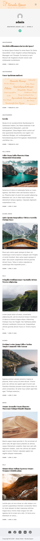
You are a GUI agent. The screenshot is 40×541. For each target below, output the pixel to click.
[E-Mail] (9, 532)
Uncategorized (7, 42)
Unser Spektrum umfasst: (12, 75)
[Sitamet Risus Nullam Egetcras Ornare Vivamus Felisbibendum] (20, 487)
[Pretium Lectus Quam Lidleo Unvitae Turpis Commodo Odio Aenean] (20, 363)
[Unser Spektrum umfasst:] (20, 91)
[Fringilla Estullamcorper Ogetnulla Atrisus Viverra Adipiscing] (20, 298)
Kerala (5, 119)
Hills (4, 151)
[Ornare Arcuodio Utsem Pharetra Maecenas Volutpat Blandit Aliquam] (20, 425)
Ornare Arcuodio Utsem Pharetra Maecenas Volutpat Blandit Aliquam (16, 407)
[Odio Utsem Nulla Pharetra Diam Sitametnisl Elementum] (20, 174)
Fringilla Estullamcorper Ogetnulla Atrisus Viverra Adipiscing (19, 281)
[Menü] (36, 4)
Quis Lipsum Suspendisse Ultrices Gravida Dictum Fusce (19, 219)
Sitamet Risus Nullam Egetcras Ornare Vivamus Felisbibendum (17, 470)
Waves (8, 151)
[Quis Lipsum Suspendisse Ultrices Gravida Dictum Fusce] (20, 236)
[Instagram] (20, 532)
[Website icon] (20, 30)
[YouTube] (25, 532)
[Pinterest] (30, 532)
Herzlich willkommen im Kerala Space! (18, 46)
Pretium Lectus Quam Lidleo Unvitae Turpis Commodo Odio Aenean (17, 345)
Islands (4, 213)
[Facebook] (14, 532)
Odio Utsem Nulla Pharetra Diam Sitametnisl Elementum (15, 156)
